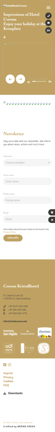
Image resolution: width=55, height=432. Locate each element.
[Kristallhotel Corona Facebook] (4, 364)
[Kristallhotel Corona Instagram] (9, 364)
